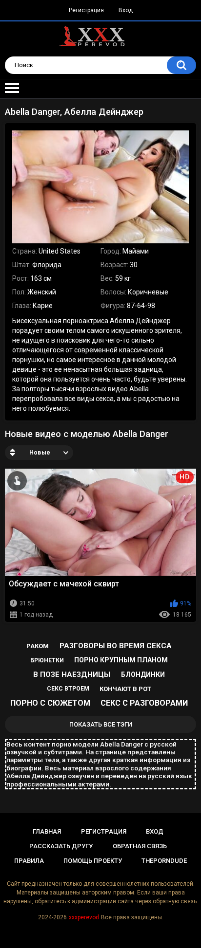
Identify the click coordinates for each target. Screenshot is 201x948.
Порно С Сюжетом (50, 703)
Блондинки (143, 674)
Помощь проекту (92, 860)
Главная (47, 831)
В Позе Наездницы (71, 674)
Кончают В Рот (125, 689)
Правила (29, 860)
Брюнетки (47, 660)
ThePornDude (164, 860)
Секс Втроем (68, 688)
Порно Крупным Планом (121, 660)
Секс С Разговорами (144, 703)
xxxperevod (84, 917)
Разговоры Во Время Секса (116, 645)
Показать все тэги (100, 724)
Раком (37, 646)
